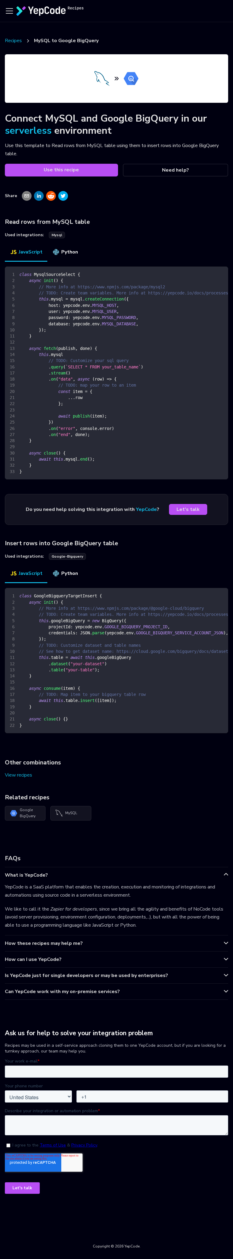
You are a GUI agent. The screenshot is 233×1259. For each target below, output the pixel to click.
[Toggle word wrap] (209, 274)
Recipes (13, 40)
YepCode (146, 509)
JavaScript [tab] (30, 252)
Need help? (175, 170)
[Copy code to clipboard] (221, 274)
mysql (57, 235)
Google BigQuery (27, 812)
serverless (28, 130)
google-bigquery (67, 556)
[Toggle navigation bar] (9, 10)
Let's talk (188, 509)
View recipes (18, 775)
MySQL (71, 813)
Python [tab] (69, 252)
